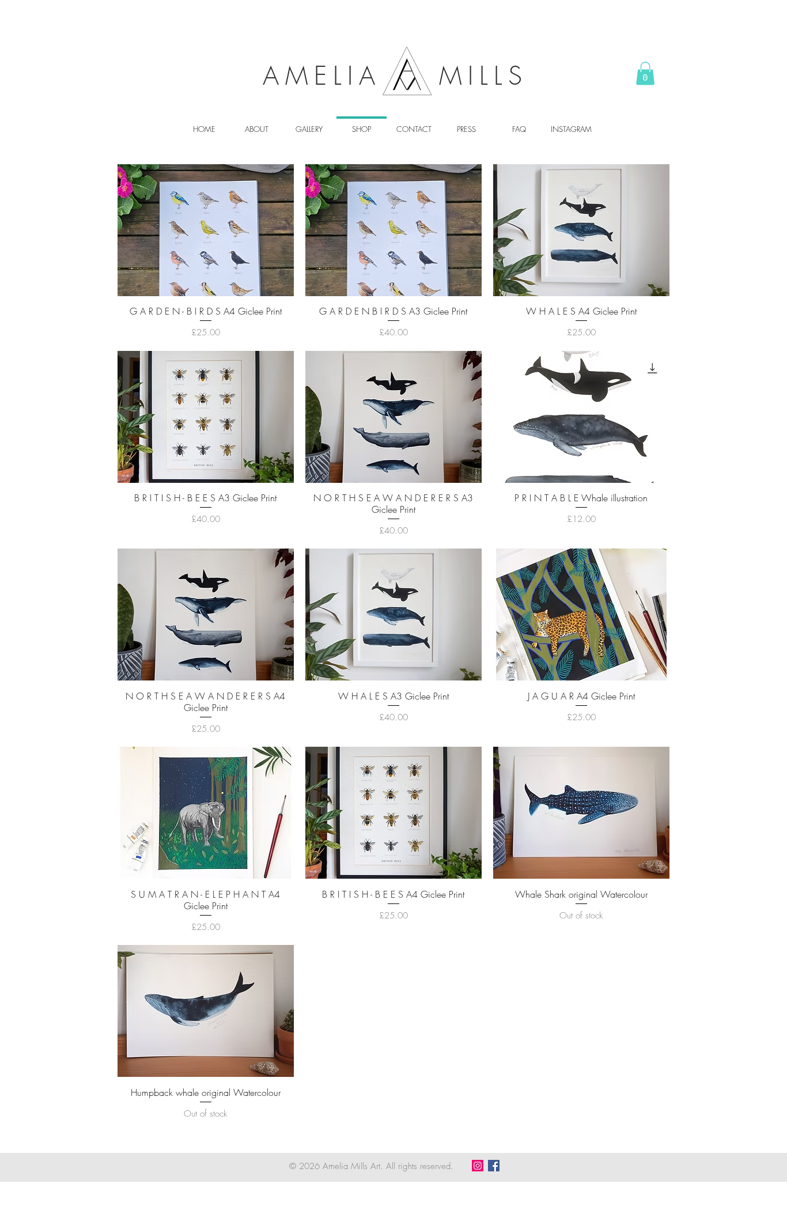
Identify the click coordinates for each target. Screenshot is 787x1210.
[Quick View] (206, 230)
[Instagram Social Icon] (477, 1165)
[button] (645, 73)
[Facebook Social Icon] (494, 1165)
